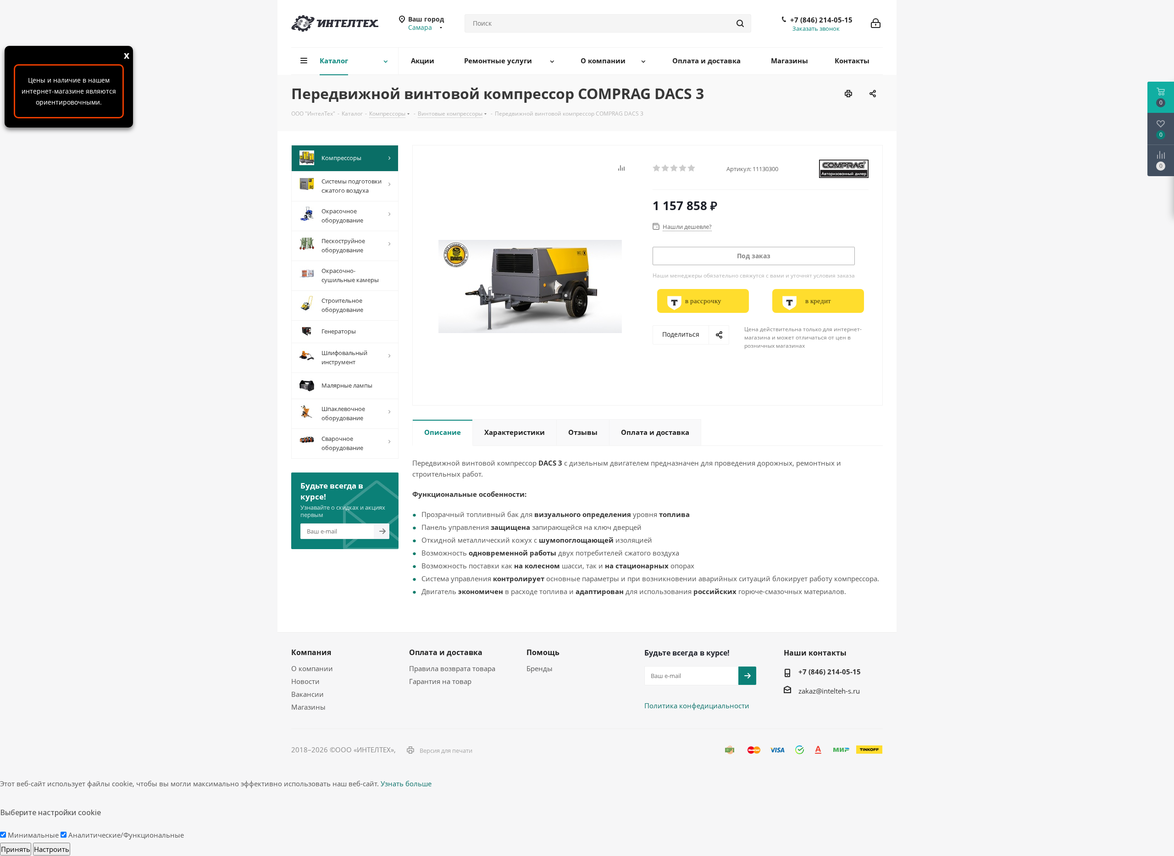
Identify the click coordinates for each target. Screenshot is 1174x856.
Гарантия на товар (440, 681)
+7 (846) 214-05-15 (821, 20)
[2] (665, 168)
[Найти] (740, 23)
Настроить (51, 849)
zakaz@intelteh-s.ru (829, 690)
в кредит (818, 301)
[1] (657, 168)
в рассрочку (703, 301)
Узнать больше (406, 783)
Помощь (542, 652)
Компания (311, 652)
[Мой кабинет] (875, 23)
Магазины (308, 706)
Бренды (539, 668)
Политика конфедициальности (696, 705)
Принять (15, 849)
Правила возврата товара (452, 668)
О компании (312, 668)
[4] (683, 168)
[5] (691, 168)
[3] (674, 168)
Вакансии (307, 694)
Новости (305, 681)
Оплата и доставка (445, 652)
